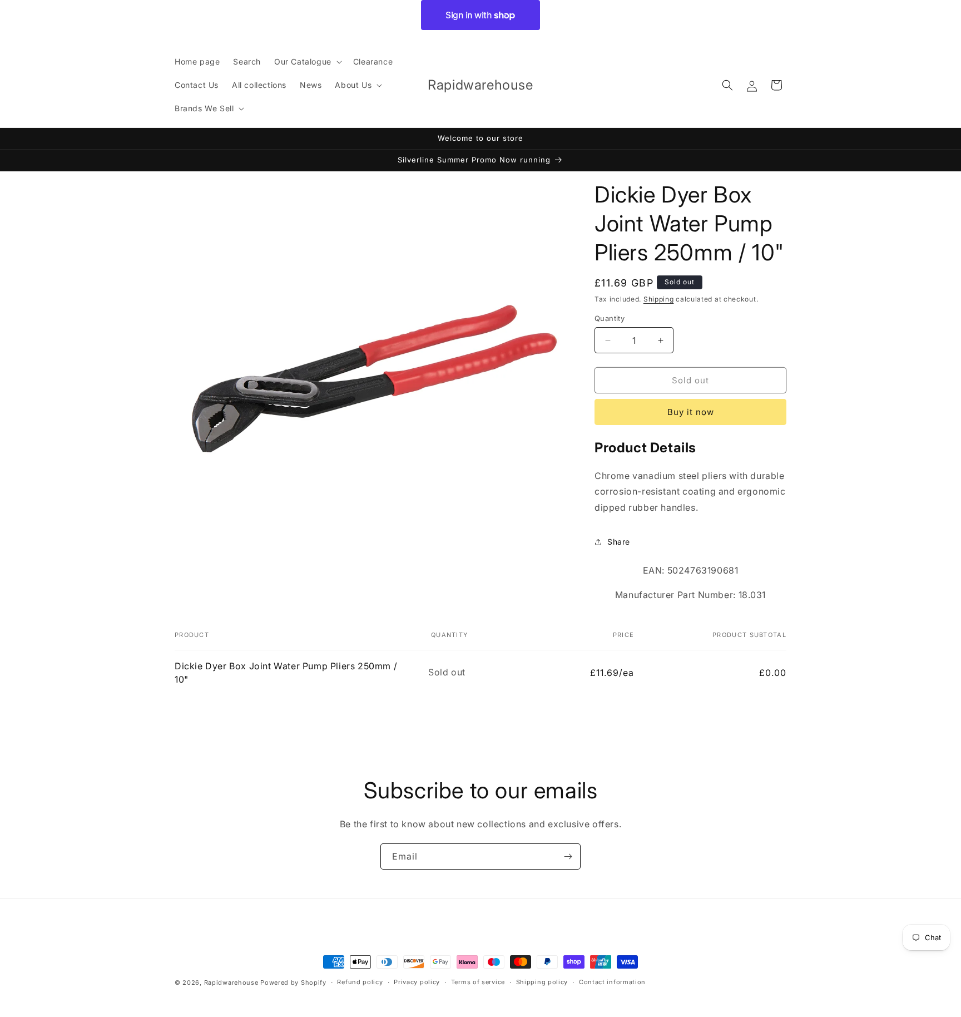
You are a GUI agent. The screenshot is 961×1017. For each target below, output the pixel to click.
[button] (307, 61)
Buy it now (690, 412)
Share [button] (618, 541)
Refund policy (360, 982)
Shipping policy (542, 982)
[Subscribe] (568, 856)
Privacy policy (417, 982)
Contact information (612, 982)
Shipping (658, 299)
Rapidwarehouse (231, 982)
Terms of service (478, 982)
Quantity (610, 318)
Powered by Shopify (293, 982)
